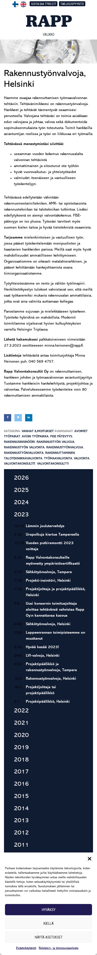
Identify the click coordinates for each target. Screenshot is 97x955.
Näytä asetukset (48, 937)
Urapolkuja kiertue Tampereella (52, 535)
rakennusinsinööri (19, 442)
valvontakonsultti (53, 463)
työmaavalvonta (58, 458)
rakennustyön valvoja (55, 442)
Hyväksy (48, 909)
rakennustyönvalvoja (64, 447)
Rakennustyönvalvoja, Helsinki (51, 679)
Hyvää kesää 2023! (42, 647)
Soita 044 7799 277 (43, 4)
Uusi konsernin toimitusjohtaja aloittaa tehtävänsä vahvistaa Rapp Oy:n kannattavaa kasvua (55, 610)
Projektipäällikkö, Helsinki (48, 702)
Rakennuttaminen (60, 453)
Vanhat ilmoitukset (38, 431)
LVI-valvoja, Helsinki (42, 656)
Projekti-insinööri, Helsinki (48, 581)
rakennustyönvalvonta (24, 453)
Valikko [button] (48, 35)
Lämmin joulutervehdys (45, 526)
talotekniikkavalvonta (23, 458)
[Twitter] (18, 417)
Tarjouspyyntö (72, 4)
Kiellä (49, 923)
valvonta (81, 458)
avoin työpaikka (35, 436)
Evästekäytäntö (26, 948)
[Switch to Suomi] (15, 4)
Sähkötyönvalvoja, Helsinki (48, 624)
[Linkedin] (28, 417)
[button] (89, 858)
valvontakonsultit (19, 463)
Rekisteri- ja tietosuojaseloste (59, 948)
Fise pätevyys (61, 436)
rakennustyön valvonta (24, 447)
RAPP (48, 21)
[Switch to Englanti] (23, 4)
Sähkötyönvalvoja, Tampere (49, 572)
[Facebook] (7, 417)
